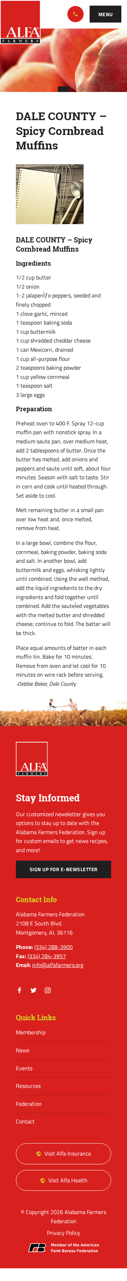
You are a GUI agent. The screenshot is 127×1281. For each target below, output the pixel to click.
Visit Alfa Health (67, 1180)
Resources (28, 1086)
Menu (105, 14)
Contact (25, 1121)
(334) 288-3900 (75, 14)
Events (24, 1068)
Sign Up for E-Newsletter (64, 869)
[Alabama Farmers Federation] (32, 759)
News (22, 1050)
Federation (29, 1104)
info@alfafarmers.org (57, 965)
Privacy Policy (63, 1232)
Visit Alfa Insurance (67, 1153)
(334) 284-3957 (47, 956)
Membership (31, 1032)
